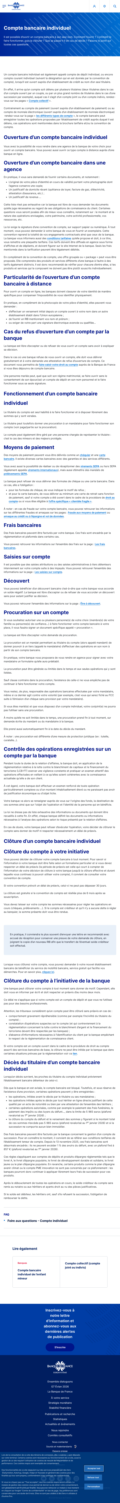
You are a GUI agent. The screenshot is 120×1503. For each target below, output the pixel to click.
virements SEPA (89, 466)
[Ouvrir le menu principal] (4, 6)
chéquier (85, 455)
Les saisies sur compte (48, 571)
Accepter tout (94, 1468)
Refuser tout (93, 1477)
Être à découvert (90, 603)
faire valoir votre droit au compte (58, 364)
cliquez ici (48, 971)
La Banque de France (60, 1391)
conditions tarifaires (59, 238)
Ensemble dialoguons (60, 1381)
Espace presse (60, 1451)
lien (75, 1053)
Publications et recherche (60, 1414)
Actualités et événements (60, 1424)
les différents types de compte (54, 115)
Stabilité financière (60, 1407)
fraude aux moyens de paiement (87, 512)
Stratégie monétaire (60, 1402)
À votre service (60, 1397)
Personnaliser (94, 1486)
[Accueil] (60, 1367)
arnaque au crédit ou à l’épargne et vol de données (34, 516)
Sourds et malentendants (59, 1446)
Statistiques (60, 1419)
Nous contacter (60, 1442)
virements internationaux (43, 470)
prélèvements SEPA (15, 473)
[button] (115, 6)
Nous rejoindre (60, 1430)
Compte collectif (38, 100)
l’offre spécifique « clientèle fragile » (70, 501)
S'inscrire (60, 1347)
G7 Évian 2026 (60, 1386)
